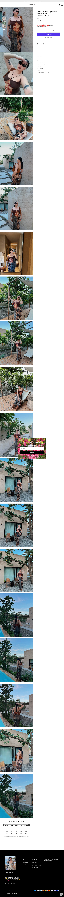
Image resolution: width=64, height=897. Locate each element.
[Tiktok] (33, 455)
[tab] (39, 47)
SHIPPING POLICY (35, 862)
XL (38, 20)
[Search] (59, 4)
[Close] (44, 440)
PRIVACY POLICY (35, 860)
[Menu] (2, 4)
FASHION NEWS (26, 862)
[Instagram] (31, 455)
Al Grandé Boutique (10, 893)
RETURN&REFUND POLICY (36, 865)
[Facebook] (28, 455)
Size (38, 18)
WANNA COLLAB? (26, 860)
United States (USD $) (8, 890)
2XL (41, 20)
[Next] (4, 29)
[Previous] (4, 9)
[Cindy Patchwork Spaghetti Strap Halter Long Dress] (4, 13)
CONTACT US (34, 859)
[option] (4, 14)
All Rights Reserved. (16, 893)
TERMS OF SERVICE (35, 864)
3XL (43, 20)
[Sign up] (58, 864)
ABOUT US (25, 859)
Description (39, 47)
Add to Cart (53, 30)
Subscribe (32, 452)
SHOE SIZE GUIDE (26, 864)
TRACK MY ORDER (35, 867)
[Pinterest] (35, 455)
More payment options (48, 37)
